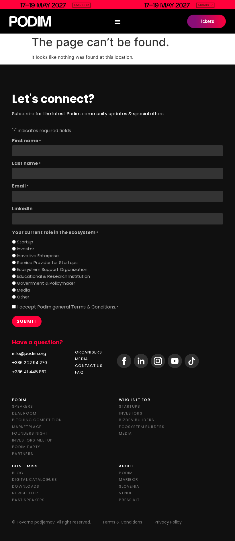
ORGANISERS (88, 352)
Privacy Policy (168, 522)
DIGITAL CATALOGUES (34, 479)
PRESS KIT (129, 500)
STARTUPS (129, 406)
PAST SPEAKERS (28, 500)
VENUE (125, 493)
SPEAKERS (22, 406)
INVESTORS (130, 413)
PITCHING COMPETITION (37, 420)
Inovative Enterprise (38, 255)
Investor (25, 249)
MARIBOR (128, 479)
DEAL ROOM (24, 413)
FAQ (79, 372)
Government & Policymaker (46, 283)
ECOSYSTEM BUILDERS (141, 426)
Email (20, 186)
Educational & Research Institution (53, 276)
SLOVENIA (129, 486)
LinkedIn (22, 208)
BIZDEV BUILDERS (136, 420)
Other (23, 297)
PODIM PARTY (26, 447)
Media (23, 290)
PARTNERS (22, 453)
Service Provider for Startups (47, 262)
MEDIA (81, 359)
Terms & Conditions (93, 307)
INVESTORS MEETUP (32, 440)
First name (26, 140)
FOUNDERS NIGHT (30, 433)
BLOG (17, 473)
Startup (25, 242)
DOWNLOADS (26, 486)
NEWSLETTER (25, 493)
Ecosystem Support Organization (52, 269)
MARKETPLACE (27, 426)
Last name (26, 163)
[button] (117, 21)
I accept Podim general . (67, 307)
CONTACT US (89, 365)
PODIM (126, 473)
